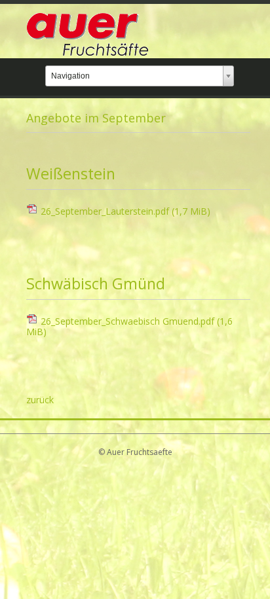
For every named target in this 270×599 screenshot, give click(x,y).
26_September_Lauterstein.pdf (125, 211)
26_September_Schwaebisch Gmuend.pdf (129, 326)
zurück (40, 399)
